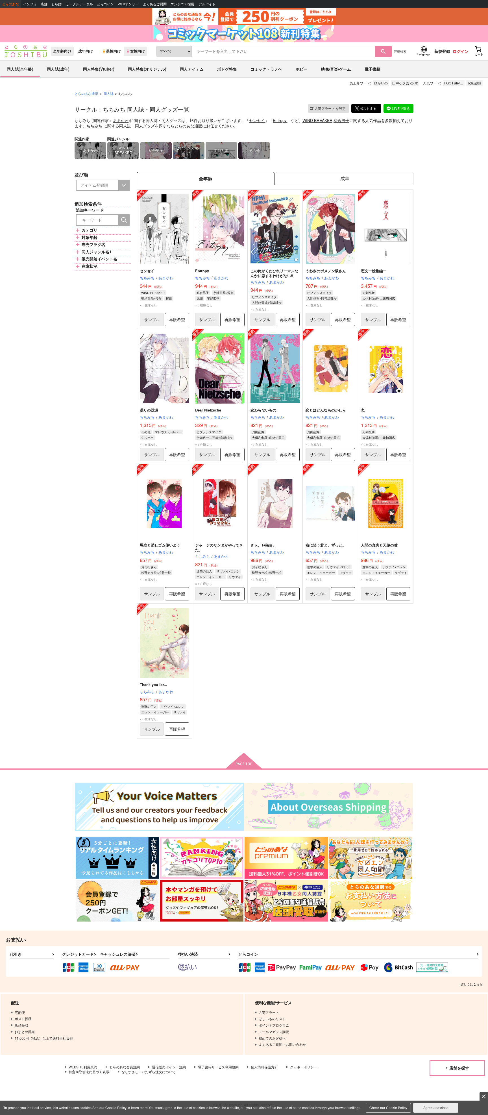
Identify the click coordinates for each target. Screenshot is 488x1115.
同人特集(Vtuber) (98, 69)
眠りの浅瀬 (149, 410)
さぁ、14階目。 (263, 545)
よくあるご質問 (155, 4)
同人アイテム (192, 69)
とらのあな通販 (86, 93)
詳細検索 (400, 51)
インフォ (30, 4)
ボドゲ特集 (227, 69)
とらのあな (10, 4)
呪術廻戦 (474, 82)
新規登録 (442, 51)
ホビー (302, 69)
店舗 (44, 4)
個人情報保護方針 (264, 1066)
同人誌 (108, 93)
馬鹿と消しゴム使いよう (160, 545)
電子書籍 (372, 69)
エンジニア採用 (182, 4)
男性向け (113, 51)
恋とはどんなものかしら (326, 410)
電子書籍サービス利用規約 (218, 1066)
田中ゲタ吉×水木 (405, 82)
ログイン (461, 51)
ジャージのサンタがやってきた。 (219, 547)
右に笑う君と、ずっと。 (326, 545)
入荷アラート (330, 108)
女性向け (137, 51)
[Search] (124, 220)
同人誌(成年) (58, 69)
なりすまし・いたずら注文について (148, 1071)
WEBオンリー (128, 4)
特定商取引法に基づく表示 (89, 1071)
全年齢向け (62, 51)
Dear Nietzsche (208, 410)
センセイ (257, 120)
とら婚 (56, 4)
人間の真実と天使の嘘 (379, 545)
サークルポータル (79, 4)
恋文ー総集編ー (374, 270)
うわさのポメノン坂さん (326, 270)
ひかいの (381, 82)
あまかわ (120, 120)
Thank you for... (153, 684)
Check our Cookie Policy (388, 1107)
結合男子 (341, 120)
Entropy (280, 120)
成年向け (85, 51)
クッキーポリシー (303, 1066)
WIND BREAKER (317, 120)
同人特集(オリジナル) (147, 69)
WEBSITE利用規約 (83, 1066)
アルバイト (207, 4)
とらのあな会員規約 (124, 1066)
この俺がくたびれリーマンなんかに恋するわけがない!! (274, 273)
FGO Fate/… (453, 82)
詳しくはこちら (471, 984)
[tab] (344, 179)
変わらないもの (263, 410)
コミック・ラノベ (266, 69)
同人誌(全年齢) (20, 69)
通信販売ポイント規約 (169, 1066)
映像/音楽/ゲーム (336, 69)
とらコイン (105, 4)
